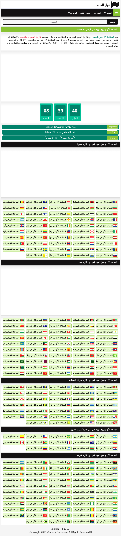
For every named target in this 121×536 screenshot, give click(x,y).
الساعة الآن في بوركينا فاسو (77, 462)
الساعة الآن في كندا (57, 393)
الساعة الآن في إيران (80, 338)
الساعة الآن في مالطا (103, 243)
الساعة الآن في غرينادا (33, 399)
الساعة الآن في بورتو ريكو (78, 417)
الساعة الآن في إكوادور (103, 442)
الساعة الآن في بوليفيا (79, 436)
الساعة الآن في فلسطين (55, 361)
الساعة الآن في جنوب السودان (29, 509)
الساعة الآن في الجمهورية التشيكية (28, 208)
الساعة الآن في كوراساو (102, 399)
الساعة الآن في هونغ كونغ (55, 332)
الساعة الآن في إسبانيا (56, 214)
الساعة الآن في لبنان (80, 349)
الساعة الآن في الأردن (56, 338)
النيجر (109, 13)
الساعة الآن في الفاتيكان (32, 255)
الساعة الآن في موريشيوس (77, 498)
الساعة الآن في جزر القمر (31, 486)
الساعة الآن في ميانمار (33, 349)
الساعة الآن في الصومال (55, 509)
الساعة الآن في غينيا (10, 480)
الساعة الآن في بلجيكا (10, 202)
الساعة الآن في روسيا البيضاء (77, 208)
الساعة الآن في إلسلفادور (55, 417)
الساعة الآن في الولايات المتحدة (75, 422)
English (55, 528)
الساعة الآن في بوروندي (55, 462)
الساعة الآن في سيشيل (33, 503)
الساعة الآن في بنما (104, 417)
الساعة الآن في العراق (103, 338)
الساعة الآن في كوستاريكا (32, 393)
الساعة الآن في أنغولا (104, 462)
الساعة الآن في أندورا (103, 202)
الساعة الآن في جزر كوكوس (31, 326)
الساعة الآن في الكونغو (103, 468)
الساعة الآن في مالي (10, 492)
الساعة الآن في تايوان (80, 373)
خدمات (73, 13)
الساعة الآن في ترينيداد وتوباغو (99, 422)
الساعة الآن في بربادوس (32, 387)
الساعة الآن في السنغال (79, 509)
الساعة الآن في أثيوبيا (103, 480)
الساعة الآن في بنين (34, 462)
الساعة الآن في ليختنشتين (55, 231)
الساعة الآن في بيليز (80, 393)
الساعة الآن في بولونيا (33, 243)
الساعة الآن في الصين (9, 326)
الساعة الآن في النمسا (56, 202)
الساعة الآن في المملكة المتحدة (75, 219)
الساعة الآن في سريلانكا (55, 349)
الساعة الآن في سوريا (80, 367)
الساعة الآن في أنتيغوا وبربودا (100, 387)
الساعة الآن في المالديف (78, 355)
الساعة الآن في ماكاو (104, 355)
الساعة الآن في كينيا (57, 486)
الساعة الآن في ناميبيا (10, 498)
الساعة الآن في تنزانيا (10, 515)
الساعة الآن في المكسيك (32, 411)
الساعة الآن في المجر (80, 225)
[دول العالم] (116, 12)
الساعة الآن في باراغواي (102, 448)
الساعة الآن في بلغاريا (103, 208)
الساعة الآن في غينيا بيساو (78, 486)
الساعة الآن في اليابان (33, 338)
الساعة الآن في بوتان (57, 326)
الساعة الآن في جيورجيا (79, 332)
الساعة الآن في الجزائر (56, 474)
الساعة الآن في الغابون (79, 480)
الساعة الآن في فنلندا (33, 214)
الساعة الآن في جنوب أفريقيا (77, 521)
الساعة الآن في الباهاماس (102, 393)
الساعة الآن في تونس (33, 515)
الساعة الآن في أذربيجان (32, 320)
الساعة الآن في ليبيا (81, 492)
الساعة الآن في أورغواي (55, 448)
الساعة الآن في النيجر (103, 503)
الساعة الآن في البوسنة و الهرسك (28, 202)
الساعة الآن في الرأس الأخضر (100, 474)
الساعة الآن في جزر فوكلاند (77, 442)
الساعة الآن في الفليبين (103, 361)
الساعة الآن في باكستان (79, 361)
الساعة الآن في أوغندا (103, 521)
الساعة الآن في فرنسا (103, 219)
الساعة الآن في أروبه (57, 387)
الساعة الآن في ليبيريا (10, 486)
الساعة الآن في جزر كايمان (101, 411)
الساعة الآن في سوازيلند (102, 515)
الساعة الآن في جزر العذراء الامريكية (27, 422)
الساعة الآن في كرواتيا (103, 225)
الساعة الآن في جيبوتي (79, 474)
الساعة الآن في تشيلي (33, 436)
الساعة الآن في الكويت (33, 343)
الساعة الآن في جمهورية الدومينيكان (50, 399)
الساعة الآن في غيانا (34, 442)
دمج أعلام (85, 13)
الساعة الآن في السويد (33, 249)
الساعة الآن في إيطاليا (103, 231)
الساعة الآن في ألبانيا (80, 202)
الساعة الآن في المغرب (56, 492)
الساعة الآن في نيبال (35, 355)
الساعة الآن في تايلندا (56, 367)
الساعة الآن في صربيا (80, 249)
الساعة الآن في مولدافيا (56, 237)
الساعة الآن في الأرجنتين (102, 436)
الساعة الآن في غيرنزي (56, 219)
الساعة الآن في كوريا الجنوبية (53, 343)
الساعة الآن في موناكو (79, 237)
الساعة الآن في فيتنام (33, 373)
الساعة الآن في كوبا (10, 393)
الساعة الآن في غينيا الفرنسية (53, 442)
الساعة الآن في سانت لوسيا (77, 411)
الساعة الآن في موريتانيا (102, 498)
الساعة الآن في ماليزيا (56, 355)
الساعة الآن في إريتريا (9, 474)
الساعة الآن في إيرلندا (56, 225)
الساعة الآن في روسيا (56, 249)
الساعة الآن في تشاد (80, 515)
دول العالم (103, 5)
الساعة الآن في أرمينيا (56, 320)
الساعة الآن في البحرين (103, 326)
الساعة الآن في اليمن (10, 373)
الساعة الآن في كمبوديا (103, 343)
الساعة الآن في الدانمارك (102, 214)
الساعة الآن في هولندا (80, 243)
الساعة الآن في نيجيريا (79, 503)
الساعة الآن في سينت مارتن (31, 417)
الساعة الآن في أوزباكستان (54, 373)
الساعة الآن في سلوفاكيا (102, 255)
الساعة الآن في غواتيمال (102, 405)
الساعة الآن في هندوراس (78, 405)
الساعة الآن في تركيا (104, 373)
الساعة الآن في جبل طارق (31, 219)
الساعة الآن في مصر (34, 474)
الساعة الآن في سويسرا (56, 208)
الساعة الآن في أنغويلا (80, 387)
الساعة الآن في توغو (57, 515)
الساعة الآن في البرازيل (56, 436)
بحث (112, 21)
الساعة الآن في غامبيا (33, 480)
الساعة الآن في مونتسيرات (54, 411)
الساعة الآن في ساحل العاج (31, 468)
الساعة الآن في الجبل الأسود (30, 237)
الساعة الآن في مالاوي (56, 498)
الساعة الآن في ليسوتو (103, 492)
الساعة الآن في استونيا (79, 214)
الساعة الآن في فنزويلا (33, 448)
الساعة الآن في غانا (57, 480)
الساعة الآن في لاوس (104, 349)
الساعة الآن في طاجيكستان (31, 367)
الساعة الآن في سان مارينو (77, 255)
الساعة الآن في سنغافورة (102, 367)
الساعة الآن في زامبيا (57, 521)
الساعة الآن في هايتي (57, 405)
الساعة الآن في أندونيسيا (32, 332)
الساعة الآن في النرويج (56, 243)
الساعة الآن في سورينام (79, 448)
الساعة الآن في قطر (34, 361)
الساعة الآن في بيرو (10, 442)
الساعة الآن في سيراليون (102, 509)
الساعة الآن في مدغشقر (32, 492)
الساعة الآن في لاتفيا (104, 237)
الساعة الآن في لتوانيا (33, 231)
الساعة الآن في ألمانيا (10, 208)
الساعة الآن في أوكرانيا (56, 255)
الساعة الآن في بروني (80, 326)
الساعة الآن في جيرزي (79, 231)
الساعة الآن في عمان (10, 355)
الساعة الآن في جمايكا (33, 405)
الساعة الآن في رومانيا (103, 249)
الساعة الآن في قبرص (103, 332)
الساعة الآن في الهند (10, 332)
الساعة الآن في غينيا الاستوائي (100, 486)
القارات (97, 13)
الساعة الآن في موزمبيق (32, 498)
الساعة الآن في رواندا (56, 503)
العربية (67, 528)
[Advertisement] (60, 76)
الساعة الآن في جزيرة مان (31, 225)
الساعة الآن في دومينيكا (79, 399)
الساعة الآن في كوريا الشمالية (76, 343)
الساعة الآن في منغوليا (9, 349)
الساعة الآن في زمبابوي (32, 521)
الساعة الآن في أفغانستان (78, 320)
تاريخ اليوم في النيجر (30, 37)
